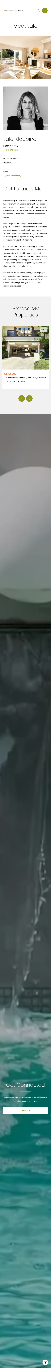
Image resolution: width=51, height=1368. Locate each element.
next (29, 398)
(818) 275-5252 (11, 150)
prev (21, 398)
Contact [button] (25, 1110)
